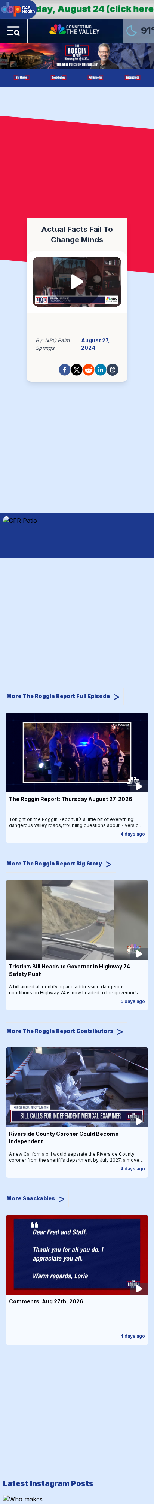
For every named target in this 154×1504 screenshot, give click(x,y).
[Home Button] (75, 31)
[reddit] (89, 370)
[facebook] (65, 370)
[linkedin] (101, 370)
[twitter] (77, 370)
